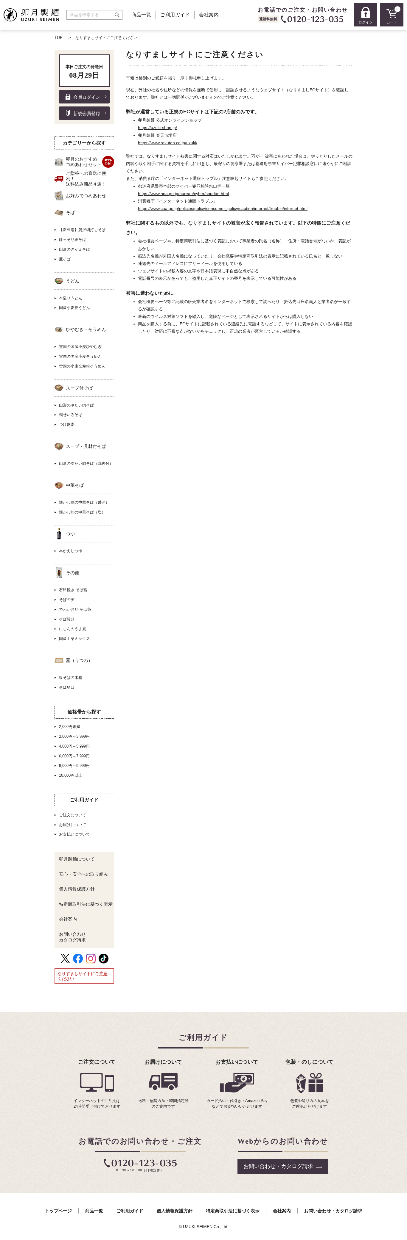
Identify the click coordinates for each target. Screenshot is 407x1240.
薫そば (65, 259)
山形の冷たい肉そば (76, 405)
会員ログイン (86, 97)
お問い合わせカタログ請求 (72, 937)
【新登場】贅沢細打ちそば (82, 229)
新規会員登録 (86, 113)
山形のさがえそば (74, 249)
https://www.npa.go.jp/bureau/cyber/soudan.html (183, 193)
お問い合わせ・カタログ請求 (278, 1166)
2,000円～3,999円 (74, 736)
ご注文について (72, 815)
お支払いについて (74, 834)
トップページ (58, 1210)
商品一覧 (141, 14)
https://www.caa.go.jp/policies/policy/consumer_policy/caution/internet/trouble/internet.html (222, 208)
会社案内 (209, 14)
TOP (59, 37)
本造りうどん (70, 298)
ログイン (365, 22)
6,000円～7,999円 (74, 756)
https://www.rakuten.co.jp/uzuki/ (167, 142)
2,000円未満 (69, 726)
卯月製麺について (77, 859)
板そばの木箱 (70, 677)
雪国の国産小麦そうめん (80, 356)
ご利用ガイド (175, 14)
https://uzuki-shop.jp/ (157, 127)
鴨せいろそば (70, 414)
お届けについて (72, 825)
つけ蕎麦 (66, 424)
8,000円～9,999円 (74, 765)
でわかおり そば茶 (75, 609)
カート (392, 15)
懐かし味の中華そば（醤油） (84, 502)
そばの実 (66, 599)
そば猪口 (66, 687)
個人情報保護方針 (77, 889)
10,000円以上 (70, 775)
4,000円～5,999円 (74, 746)
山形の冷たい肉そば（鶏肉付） (86, 463)
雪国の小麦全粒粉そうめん (82, 366)
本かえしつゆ (70, 551)
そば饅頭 (66, 619)
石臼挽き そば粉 (73, 590)
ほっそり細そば (72, 239)
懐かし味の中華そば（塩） (82, 512)
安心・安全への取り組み (83, 874)
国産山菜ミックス (74, 638)
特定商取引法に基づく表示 (86, 904)
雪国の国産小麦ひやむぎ (80, 346)
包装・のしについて (309, 1062)
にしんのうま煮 (72, 629)
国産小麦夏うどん (74, 307)
